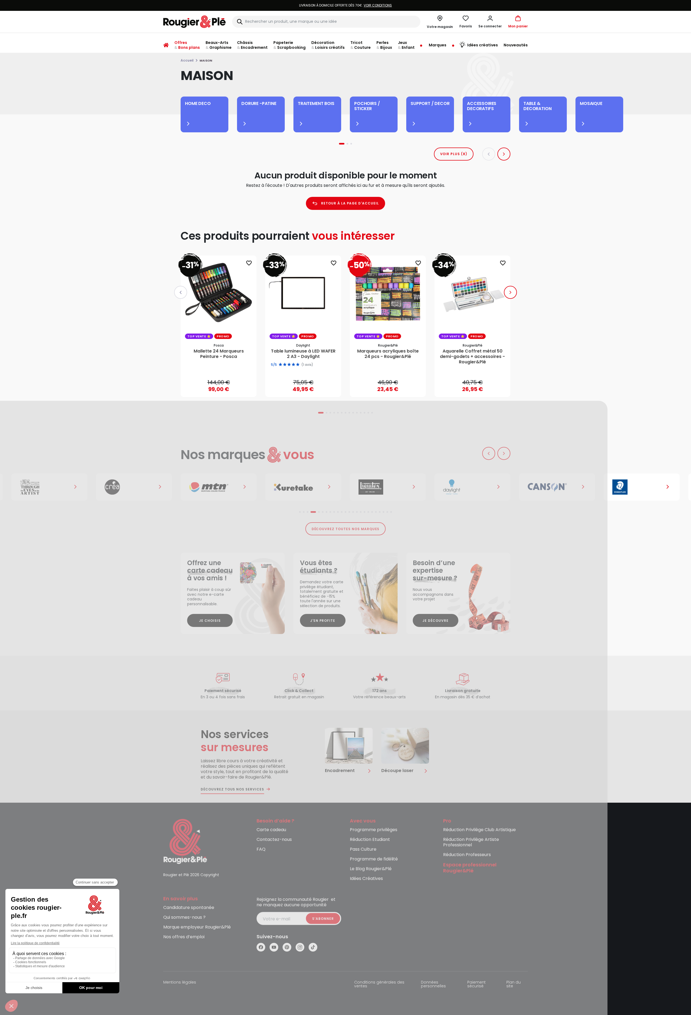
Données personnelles (433, 984)
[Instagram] (300, 947)
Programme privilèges (373, 830)
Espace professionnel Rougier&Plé (470, 868)
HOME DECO (198, 103)
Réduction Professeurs (467, 855)
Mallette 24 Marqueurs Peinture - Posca (219, 353)
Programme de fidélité (374, 859)
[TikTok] (313, 947)
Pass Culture (363, 849)
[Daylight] (472, 487)
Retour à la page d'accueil (350, 203)
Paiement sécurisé (476, 984)
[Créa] (134, 487)
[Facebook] (261, 947)
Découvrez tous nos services (232, 789)
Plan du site (513, 984)
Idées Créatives (366, 879)
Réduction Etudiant (370, 840)
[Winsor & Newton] (49, 487)
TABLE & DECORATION (537, 106)
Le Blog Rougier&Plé (371, 869)
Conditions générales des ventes (379, 984)
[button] (490, 21)
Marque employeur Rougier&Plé (197, 927)
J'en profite (322, 620)
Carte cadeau (271, 830)
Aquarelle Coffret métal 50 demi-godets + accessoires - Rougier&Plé (472, 356)
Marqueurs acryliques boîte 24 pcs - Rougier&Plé (388, 353)
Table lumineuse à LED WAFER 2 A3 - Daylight (303, 353)
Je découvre (436, 620)
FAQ (261, 849)
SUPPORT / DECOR (430, 103)
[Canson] (557, 487)
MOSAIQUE (591, 103)
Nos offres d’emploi (183, 937)
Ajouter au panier (223, 387)
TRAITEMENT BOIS (316, 103)
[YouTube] (274, 947)
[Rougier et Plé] (185, 841)
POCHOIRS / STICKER (367, 106)
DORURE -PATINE (258, 103)
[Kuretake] (303, 487)
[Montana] (219, 487)
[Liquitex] (388, 487)
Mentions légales (179, 982)
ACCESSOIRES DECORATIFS (481, 106)
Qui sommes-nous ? (184, 917)
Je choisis (210, 620)
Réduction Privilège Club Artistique (479, 830)
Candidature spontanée (188, 908)
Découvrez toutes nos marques (346, 529)
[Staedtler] (642, 487)
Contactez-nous (274, 840)
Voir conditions (378, 5)
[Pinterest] (287, 947)
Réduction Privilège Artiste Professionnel (471, 842)
